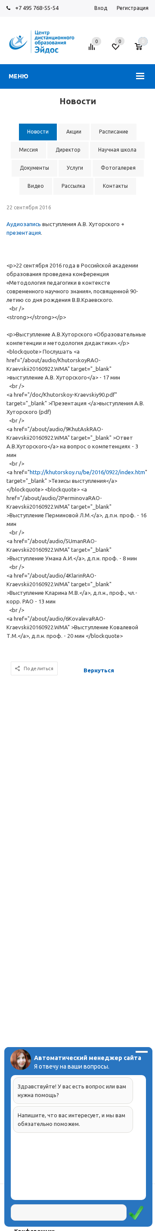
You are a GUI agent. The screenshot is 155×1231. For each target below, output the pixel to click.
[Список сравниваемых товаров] (93, 50)
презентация (23, 233)
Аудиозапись (24, 224)
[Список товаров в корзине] (142, 50)
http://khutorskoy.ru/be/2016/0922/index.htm (87, 472)
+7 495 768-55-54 (37, 8)
